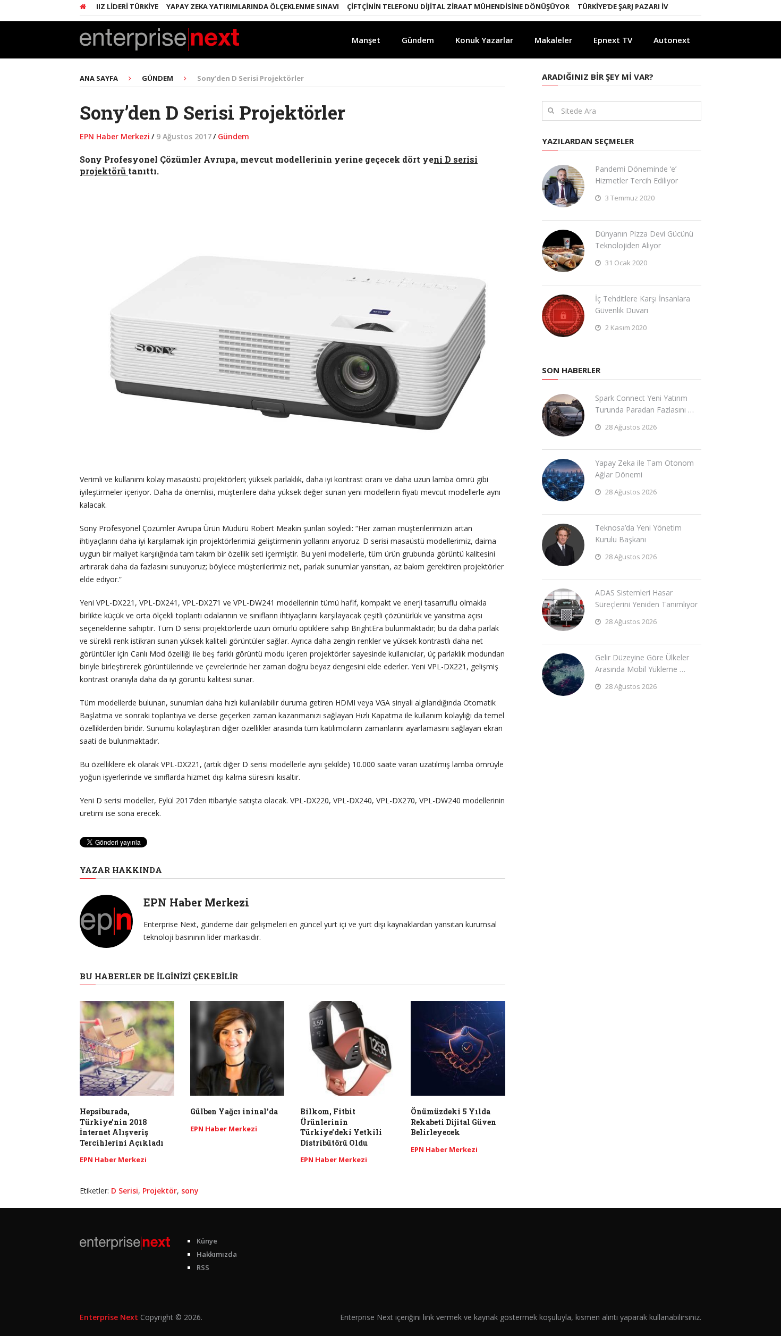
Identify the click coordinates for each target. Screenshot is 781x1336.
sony (190, 1191)
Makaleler (553, 40)
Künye (207, 1241)
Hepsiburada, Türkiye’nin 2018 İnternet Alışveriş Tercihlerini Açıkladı (122, 1127)
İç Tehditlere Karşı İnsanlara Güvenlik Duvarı (642, 304)
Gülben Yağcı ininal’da (234, 1111)
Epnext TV (612, 40)
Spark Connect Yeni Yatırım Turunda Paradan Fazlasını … (644, 404)
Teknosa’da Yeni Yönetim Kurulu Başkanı (638, 533)
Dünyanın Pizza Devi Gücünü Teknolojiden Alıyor (644, 239)
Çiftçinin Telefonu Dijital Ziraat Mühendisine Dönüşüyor (436, 6)
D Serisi (124, 1191)
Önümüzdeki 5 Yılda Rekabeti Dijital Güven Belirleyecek (453, 1121)
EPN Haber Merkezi (115, 136)
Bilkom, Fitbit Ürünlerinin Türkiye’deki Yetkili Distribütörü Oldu (341, 1127)
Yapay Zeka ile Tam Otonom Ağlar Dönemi (644, 469)
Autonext (671, 40)
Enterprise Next (109, 1317)
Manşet (366, 40)
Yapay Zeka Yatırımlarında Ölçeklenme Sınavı (231, 6)
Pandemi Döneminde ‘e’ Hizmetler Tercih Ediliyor (636, 175)
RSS (203, 1267)
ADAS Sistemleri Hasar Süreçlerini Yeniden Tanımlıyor (646, 598)
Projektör (159, 1191)
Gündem (418, 40)
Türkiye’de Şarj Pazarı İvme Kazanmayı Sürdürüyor (652, 6)
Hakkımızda (217, 1254)
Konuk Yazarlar (484, 40)
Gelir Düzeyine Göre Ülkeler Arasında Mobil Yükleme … (642, 663)
